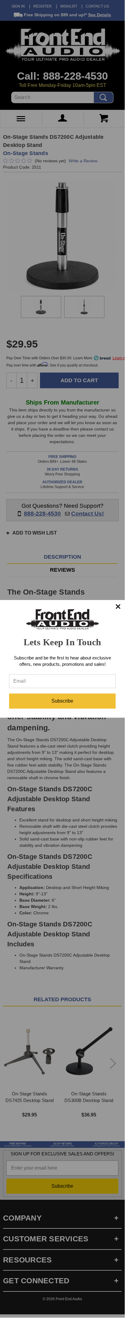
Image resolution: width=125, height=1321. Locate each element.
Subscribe (62, 700)
